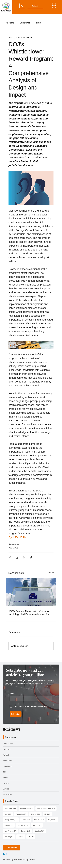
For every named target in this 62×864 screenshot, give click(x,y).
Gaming (40, 831)
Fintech (6, 755)
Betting (26, 831)
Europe (6, 788)
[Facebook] (6, 854)
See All (50, 572)
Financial (22, 814)
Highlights (7, 766)
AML (9, 814)
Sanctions (7, 760)
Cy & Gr (6, 783)
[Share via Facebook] (10, 557)
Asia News (7, 794)
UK (21, 836)
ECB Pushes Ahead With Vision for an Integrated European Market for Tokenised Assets (29, 613)
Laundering (27, 808)
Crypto (53, 819)
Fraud (26, 819)
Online (10, 825)
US (31, 836)
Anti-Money (11, 831)
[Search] (22, 6)
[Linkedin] (4, 854)
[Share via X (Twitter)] (17, 557)
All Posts (10, 22)
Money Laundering (47, 808)
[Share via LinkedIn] (24, 557)
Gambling (7, 749)
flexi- (11, 729)
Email (13, 693)
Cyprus (36, 814)
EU (48, 814)
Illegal (38, 825)
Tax (4, 771)
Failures (39, 819)
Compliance (14, 544)
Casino (10, 836)
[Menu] (54, 5)
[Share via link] (31, 557)
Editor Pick (25, 22)
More (38, 22)
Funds (5, 777)
